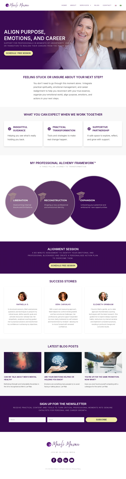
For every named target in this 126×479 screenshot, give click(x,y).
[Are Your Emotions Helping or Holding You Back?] (63, 362)
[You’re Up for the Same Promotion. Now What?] (103, 362)
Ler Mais (29, 387)
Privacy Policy (76, 469)
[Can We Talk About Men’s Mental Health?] (22, 362)
